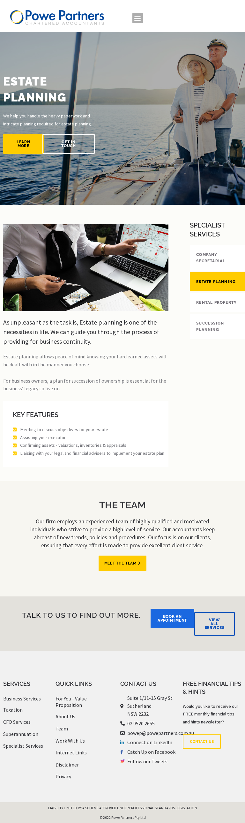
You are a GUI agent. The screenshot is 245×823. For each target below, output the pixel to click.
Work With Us (70, 740)
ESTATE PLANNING (216, 282)
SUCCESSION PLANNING (210, 326)
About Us (65, 716)
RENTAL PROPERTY (216, 302)
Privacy (63, 776)
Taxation (13, 710)
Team (62, 728)
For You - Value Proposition (71, 701)
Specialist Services (23, 746)
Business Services (22, 698)
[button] (137, 18)
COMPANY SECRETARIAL (210, 257)
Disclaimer (67, 764)
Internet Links (71, 752)
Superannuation (20, 734)
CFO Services (17, 722)
